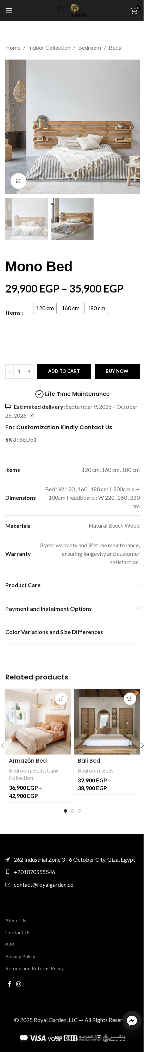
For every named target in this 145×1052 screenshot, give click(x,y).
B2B (9, 944)
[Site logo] (72, 9)
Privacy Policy (20, 956)
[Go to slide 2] (72, 811)
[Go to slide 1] (65, 811)
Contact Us (18, 932)
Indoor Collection (49, 47)
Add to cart (64, 371)
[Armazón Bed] (38, 722)
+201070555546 (34, 871)
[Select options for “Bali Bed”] (130, 699)
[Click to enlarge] (18, 181)
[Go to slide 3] (79, 811)
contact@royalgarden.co (44, 884)
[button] (12, 127)
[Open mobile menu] (9, 11)
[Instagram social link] (18, 984)
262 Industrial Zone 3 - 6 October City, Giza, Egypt (74, 859)
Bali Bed (89, 761)
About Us (15, 920)
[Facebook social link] (9, 984)
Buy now (117, 371)
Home (12, 47)
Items (13, 312)
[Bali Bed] (107, 722)
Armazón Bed (28, 761)
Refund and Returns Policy (34, 968)
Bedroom (89, 47)
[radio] (44, 308)
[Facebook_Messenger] (131, 1020)
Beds (115, 47)
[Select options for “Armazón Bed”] (61, 699)
